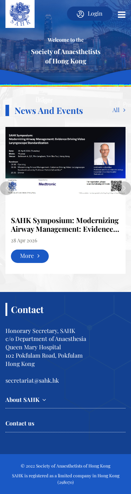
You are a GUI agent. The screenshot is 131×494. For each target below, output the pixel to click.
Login (95, 13)
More (27, 255)
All (116, 110)
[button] (7, 188)
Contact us (19, 423)
